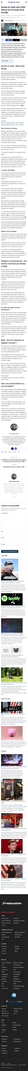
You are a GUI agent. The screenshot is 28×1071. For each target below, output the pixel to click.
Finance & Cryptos (7, 930)
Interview (4, 948)
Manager (4, 979)
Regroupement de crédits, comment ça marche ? (12, 739)
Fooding (16, 1011)
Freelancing (17, 1048)
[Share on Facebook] (8, 40)
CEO (3, 965)
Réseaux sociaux (6, 923)
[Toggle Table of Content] (10, 61)
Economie (4, 946)
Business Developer (18, 962)
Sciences (4, 953)
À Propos (3, 1063)
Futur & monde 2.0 (6, 920)
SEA (3, 983)
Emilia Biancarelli (9, 20)
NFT (3, 939)
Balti (6, 451)
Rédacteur (4, 981)
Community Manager (18, 967)
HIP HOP (14, 451)
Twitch (14, 1027)
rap (19, 451)
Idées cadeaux (17, 1041)
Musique (4, 1025)
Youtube (14, 1029)
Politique (17, 948)
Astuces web (5, 918)
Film (3, 1022)
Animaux (4, 1008)
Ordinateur (4, 1039)
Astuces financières (7, 932)
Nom (2, 531)
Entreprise (15, 918)
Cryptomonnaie (5, 937)
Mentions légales (22, 1064)
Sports (15, 1013)
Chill (3, 1020)
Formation (4, 976)
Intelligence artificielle (19, 920)
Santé (16, 951)
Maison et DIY (5, 1013)
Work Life (4, 1046)
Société (3, 944)
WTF (3, 1032)
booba (9, 451)
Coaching (4, 967)
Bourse (3, 934)
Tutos (3, 925)
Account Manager (6, 962)
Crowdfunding (18, 934)
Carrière (4, 1048)
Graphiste (15, 976)
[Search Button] (26, 2)
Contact (8, 1063)
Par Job (3, 959)
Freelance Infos (14, 2)
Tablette (4, 1041)
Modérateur (16, 979)
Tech (2, 915)
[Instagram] (15, 448)
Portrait (4, 951)
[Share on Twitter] (16, 40)
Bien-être (4, 1011)
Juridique (16, 1050)
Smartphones (17, 1039)
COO (14, 969)
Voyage (4, 1029)
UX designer (16, 988)
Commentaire (5, 513)
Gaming (14, 1022)
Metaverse (16, 923)
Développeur (5, 974)
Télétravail (4, 1053)
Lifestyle (4, 1006)
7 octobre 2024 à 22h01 (20, 20)
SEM (14, 983)
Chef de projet (17, 965)
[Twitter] (12, 448)
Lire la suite (9, 591)
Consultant (4, 969)
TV (2, 1027)
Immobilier (17, 937)
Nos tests (4, 1036)
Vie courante (5, 1015)
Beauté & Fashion (18, 1008)
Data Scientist (17, 972)
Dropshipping (16, 974)
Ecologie (17, 946)
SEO (3, 986)
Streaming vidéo (16, 1025)
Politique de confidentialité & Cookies (9, 1064)
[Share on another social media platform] (23, 40)
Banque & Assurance (20, 932)
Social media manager (18, 986)
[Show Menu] (1, 2)
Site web (3, 544)
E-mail (2, 537)
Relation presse (17, 981)
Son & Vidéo (5, 988)
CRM (3, 972)
